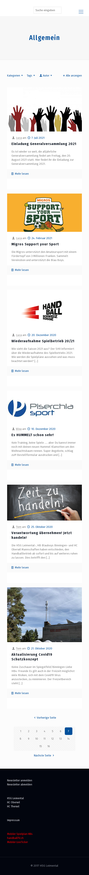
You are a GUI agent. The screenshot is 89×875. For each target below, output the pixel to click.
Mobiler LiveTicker (17, 842)
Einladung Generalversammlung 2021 (43, 144)
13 (60, 738)
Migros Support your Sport (35, 244)
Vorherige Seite (46, 717)
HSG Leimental (15, 798)
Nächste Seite (42, 755)
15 (40, 746)
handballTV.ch (15, 838)
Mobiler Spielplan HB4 (19, 833)
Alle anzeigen (74, 75)
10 (36, 738)
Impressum (13, 820)
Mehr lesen (22, 173)
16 (48, 746)
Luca (19, 137)
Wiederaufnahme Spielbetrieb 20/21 (43, 341)
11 (44, 738)
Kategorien (13, 75)
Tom (18, 526)
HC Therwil (13, 806)
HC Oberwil (13, 802)
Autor (46, 75)
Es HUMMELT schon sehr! (32, 435)
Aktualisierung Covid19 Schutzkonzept (31, 656)
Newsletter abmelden (19, 784)
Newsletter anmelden (19, 780)
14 (68, 738)
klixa (19, 429)
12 (52, 738)
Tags (29, 75)
